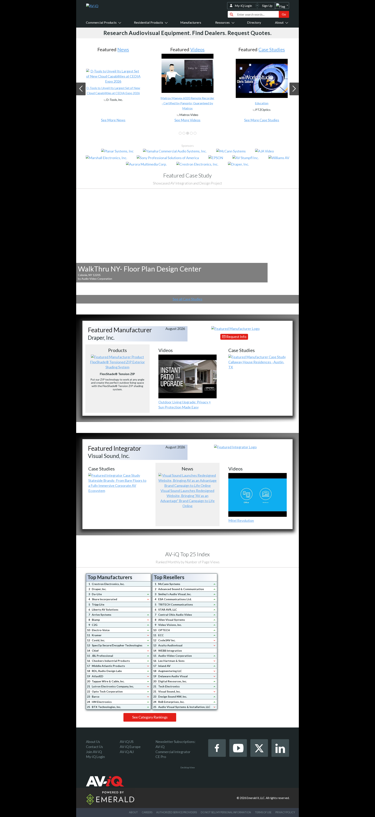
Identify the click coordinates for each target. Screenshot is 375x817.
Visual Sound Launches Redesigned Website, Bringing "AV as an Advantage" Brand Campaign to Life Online (187, 498)
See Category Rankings (150, 717)
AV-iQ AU (127, 752)
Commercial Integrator (172, 752)
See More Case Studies (261, 120)
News (123, 49)
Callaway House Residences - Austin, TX (256, 364)
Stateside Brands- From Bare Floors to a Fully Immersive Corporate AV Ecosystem (117, 485)
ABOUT (133, 812)
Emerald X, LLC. (256, 798)
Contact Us (94, 746)
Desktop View (187, 767)
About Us (93, 741)
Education (261, 103)
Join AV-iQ (94, 752)
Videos (197, 49)
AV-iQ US (126, 741)
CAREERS (147, 812)
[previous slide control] (81, 88)
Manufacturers (190, 22)
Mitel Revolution (241, 520)
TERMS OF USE (263, 812)
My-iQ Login (243, 5)
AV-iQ (159, 746)
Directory (254, 22)
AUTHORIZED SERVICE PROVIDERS (176, 812)
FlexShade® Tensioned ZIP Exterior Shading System (117, 364)
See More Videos (187, 120)
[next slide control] (294, 88)
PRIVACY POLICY (285, 812)
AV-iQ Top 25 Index (187, 554)
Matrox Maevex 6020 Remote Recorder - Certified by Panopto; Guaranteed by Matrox (187, 103)
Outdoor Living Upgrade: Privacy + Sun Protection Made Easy (184, 404)
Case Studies (271, 49)
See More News (113, 120)
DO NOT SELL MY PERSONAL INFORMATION (226, 812)
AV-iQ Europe (130, 746)
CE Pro (160, 756)
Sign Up (267, 5)
